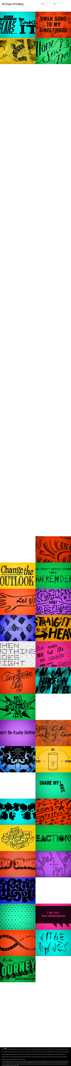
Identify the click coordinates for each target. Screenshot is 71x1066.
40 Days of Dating (12, 4)
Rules (54, 3)
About (42, 3)
